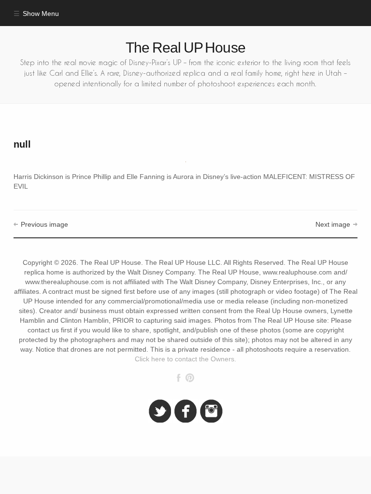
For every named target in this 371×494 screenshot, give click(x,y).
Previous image (44, 224)
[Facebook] (179, 377)
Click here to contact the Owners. (185, 359)
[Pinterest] (189, 377)
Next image (332, 224)
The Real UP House (185, 47)
